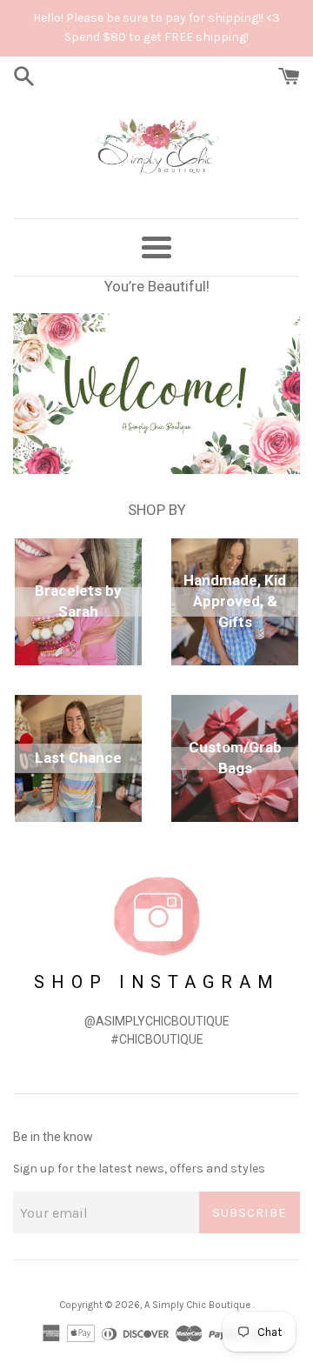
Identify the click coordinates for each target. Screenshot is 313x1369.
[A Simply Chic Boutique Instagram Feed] (156, 916)
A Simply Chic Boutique (198, 1305)
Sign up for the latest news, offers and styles (139, 1168)
